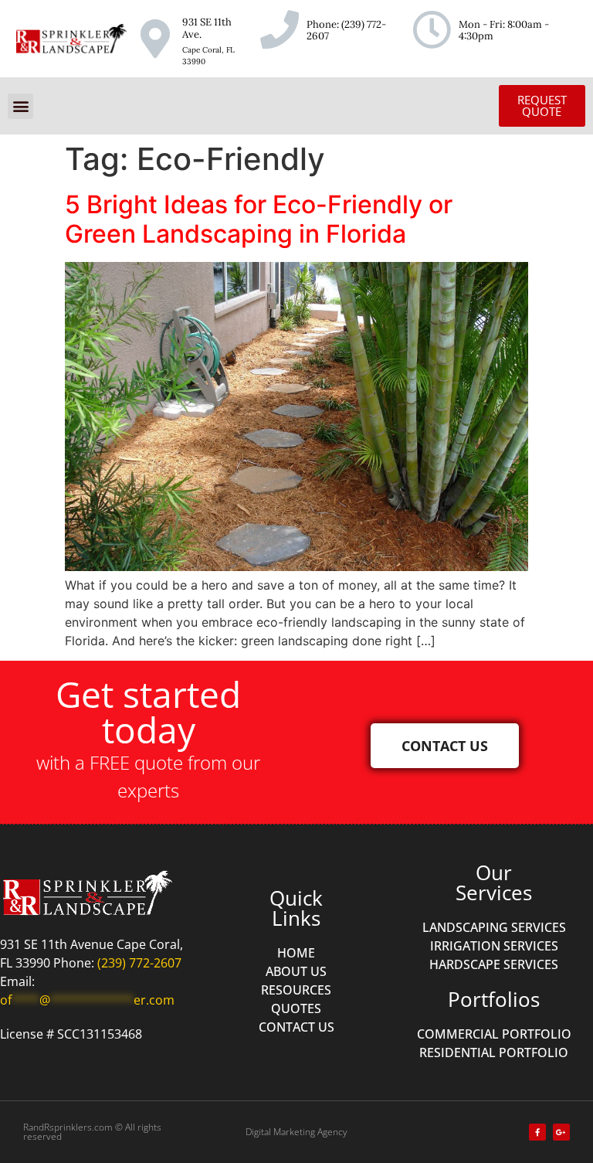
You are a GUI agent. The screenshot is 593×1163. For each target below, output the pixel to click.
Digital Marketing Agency (296, 1131)
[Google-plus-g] (561, 1132)
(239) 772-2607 (346, 30)
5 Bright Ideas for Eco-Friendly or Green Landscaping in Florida (258, 219)
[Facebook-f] (537, 1132)
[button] (20, 106)
